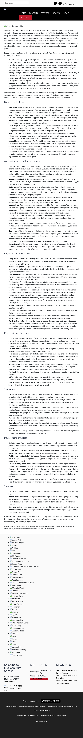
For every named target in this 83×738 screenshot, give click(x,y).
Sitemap (64, 715)
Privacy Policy (55, 715)
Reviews (56, 13)
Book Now (26, 17)
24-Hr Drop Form (21, 715)
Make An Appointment (39, 679)
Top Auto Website (45, 710)
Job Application (44, 715)
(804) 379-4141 (70, 4)
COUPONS (33, 13)
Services (45, 13)
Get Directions (9, 682)
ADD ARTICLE (39, 721)
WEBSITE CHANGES (50, 701)
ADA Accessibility (33, 715)
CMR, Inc (70, 706)
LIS (46, 721)
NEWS (66, 13)
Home (23, 13)
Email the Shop (15, 688)
